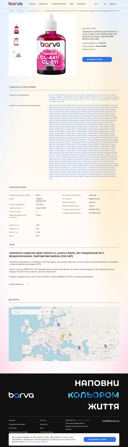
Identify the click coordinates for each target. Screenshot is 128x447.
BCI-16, (60, 99)
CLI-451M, (110, 95)
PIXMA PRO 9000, (107, 161)
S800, (71, 176)
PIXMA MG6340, (62, 120)
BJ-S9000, (102, 170)
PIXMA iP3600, (82, 170)
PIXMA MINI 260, (78, 172)
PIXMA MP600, (82, 135)
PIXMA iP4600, (59, 107)
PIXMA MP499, (60, 133)
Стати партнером (58, 4)
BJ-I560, (110, 163)
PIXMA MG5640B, (81, 118)
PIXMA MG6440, (74, 120)
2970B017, (60, 97)
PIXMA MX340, (82, 144)
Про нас (32, 4)
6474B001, (53, 99)
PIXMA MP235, (71, 127)
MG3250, (86, 153)
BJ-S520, (104, 157)
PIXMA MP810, (60, 140)
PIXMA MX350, (93, 144)
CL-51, (76, 95)
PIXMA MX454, (105, 146)
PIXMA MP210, (104, 125)
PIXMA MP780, (107, 138)
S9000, (73, 174)
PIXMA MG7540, (111, 120)
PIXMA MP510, (82, 133)
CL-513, (94, 99)
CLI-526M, (53, 101)
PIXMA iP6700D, (94, 168)
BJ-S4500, (76, 157)
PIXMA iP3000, (54, 165)
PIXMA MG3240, (55, 114)
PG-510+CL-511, (98, 97)
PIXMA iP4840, (78, 176)
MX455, (91, 155)
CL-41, (71, 95)
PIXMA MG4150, (92, 114)
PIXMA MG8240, (79, 122)
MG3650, (114, 153)
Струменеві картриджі (17, 424)
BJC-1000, (65, 176)
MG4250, (66, 155)
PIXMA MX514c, (61, 148)
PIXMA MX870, (71, 150)
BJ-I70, (85, 168)
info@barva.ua (111, 421)
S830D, (52, 159)
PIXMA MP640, (60, 138)
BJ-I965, (115, 163)
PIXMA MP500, (71, 133)
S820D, (78, 107)
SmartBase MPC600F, (64, 142)
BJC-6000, (97, 159)
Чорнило (21, 11)
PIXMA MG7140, (99, 120)
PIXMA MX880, (82, 150)
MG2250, (65, 153)
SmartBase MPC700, (79, 142)
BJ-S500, (99, 172)
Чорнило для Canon (34, 11)
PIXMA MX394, (60, 146)
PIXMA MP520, (93, 133)
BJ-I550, (52, 161)
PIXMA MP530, (104, 133)
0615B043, (68, 97)
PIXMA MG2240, (74, 112)
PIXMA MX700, (94, 148)
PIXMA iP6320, (93, 174)
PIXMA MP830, (71, 140)
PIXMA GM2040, (55, 176)
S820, (87, 172)
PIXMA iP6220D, (55, 168)
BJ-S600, (52, 105)
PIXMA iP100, (85, 157)
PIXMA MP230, (60, 127)
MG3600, (107, 153)
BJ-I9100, (58, 161)
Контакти (81, 4)
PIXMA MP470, (71, 131)
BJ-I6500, (95, 107)
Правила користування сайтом (76, 426)
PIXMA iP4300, (77, 159)
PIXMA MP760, (96, 138)
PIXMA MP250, (93, 127)
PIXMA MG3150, (111, 112)
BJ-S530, (75, 165)
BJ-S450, (113, 174)
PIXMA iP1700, (109, 105)
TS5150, (52, 157)
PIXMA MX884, (93, 150)
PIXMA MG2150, (62, 112)
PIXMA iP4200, (71, 163)
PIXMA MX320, (60, 144)
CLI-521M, (81, 99)
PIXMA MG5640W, (68, 118)
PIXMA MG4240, (104, 114)
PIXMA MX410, (71, 146)
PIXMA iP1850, (77, 168)
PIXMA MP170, (71, 125)
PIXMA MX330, (71, 144)
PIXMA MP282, (93, 129)
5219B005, (88, 97)
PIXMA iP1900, (82, 105)
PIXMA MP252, (104, 127)
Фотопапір (13, 428)
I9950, (101, 174)
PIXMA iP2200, (58, 110)
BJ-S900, (112, 168)
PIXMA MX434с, (94, 146)
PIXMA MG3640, (94, 110)
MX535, (114, 155)
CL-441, (95, 95)
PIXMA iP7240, (112, 157)
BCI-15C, (52, 95)
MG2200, (58, 153)
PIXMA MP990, (104, 140)
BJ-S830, (116, 165)
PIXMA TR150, (106, 159)
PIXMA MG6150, (106, 118)
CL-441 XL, (102, 95)
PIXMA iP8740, (84, 165)
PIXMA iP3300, (71, 105)
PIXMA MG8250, (92, 122)
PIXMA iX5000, (66, 159)
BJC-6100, (103, 163)
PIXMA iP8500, (66, 157)
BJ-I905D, (113, 107)
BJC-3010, (105, 107)
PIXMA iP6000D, (82, 174)
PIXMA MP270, (60, 129)
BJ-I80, (67, 174)
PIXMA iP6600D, (55, 172)
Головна (11, 11)
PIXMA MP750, (85, 138)
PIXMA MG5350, (99, 116)
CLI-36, (99, 99)
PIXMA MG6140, (94, 118)
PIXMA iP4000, (82, 163)
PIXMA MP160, (60, 125)
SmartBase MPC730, (95, 142)
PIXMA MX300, (108, 142)
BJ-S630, (63, 163)
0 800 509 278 (70, 420)
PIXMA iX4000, (59, 174)
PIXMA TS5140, (105, 110)
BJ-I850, (74, 170)
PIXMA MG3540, (67, 114)
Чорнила (12, 420)
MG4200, (59, 155)
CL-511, (88, 99)
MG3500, (93, 153)
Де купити (43, 4)
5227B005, (106, 99)
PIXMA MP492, (104, 131)
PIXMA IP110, (78, 161)
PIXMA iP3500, (88, 161)
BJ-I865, (107, 174)
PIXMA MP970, (82, 140)
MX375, (73, 155)
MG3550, (100, 153)
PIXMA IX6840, (100, 176)
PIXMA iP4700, (69, 107)
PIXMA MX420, (82, 146)
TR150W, (92, 172)
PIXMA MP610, (93, 135)
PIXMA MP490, (93, 131)
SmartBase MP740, (73, 138)
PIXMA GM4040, (81, 110)
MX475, (97, 155)
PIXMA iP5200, (101, 165)
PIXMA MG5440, (111, 116)
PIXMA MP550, (60, 135)
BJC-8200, (97, 161)
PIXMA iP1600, (60, 105)
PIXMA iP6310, (93, 170)
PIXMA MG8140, (55, 122)
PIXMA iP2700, (93, 105)
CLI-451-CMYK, (78, 97)
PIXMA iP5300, (65, 170)
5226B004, (115, 99)
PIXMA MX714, (105, 148)
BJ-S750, (69, 165)
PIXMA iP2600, (67, 161)
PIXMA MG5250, (74, 116)
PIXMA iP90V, (88, 159)
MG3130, (79, 153)
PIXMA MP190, (93, 125)
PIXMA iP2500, (107, 172)
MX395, (79, 155)
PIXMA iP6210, (93, 163)
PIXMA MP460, (60, 131)
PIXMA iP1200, (54, 170)
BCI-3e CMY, (67, 99)
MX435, (85, 155)
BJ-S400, (92, 165)
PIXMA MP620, (104, 135)
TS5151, (58, 157)
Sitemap (68, 429)
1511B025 (60, 101)
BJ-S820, (115, 159)
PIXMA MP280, (82, 129)
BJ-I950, (110, 165)
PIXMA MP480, (82, 131)
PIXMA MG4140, (79, 114)
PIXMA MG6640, (86, 120)
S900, (101, 105)
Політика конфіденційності (75, 423)
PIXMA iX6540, (54, 163)
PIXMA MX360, (104, 144)
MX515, (103, 155)
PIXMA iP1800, (95, 157)
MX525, (108, 155)
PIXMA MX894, (104, 150)
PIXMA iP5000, (69, 110)
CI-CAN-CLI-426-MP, (111, 97)
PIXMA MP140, (103, 122)
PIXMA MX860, (60, 150)
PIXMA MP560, (71, 135)
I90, (100, 107)
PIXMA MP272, (71, 129)
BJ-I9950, (58, 159)
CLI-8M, (82, 95)
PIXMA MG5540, (55, 118)
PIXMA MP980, (93, 140)
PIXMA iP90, (104, 168)
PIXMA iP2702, (66, 168)
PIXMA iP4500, (89, 176)
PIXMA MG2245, (86, 112)
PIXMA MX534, (83, 148)
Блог (71, 4)
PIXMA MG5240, (62, 116)
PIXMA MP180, (82, 125)
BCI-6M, (66, 95)
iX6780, (63, 165)
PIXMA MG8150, (67, 122)
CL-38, (74, 99)
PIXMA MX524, (72, 148)
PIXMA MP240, (82, 127)
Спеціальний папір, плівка (18, 432)
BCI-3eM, (59, 95)
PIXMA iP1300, (66, 172)
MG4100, (52, 155)
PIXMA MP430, (104, 129)
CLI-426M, (88, 95)
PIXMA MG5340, (86, 116)
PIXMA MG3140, (99, 112)
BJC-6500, (110, 176)
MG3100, (72, 153)
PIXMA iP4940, (86, 107)
